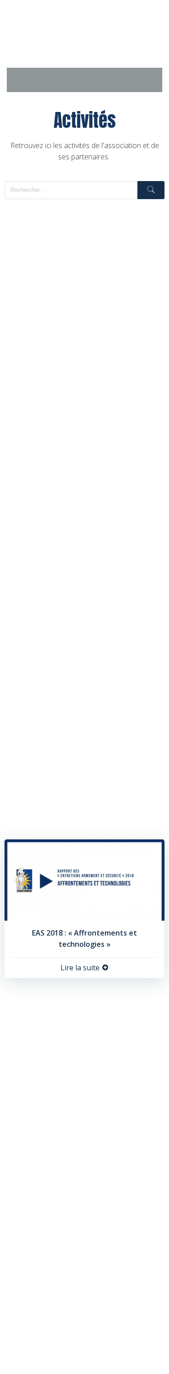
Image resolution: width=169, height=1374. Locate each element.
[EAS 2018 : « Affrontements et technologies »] (84, 879)
